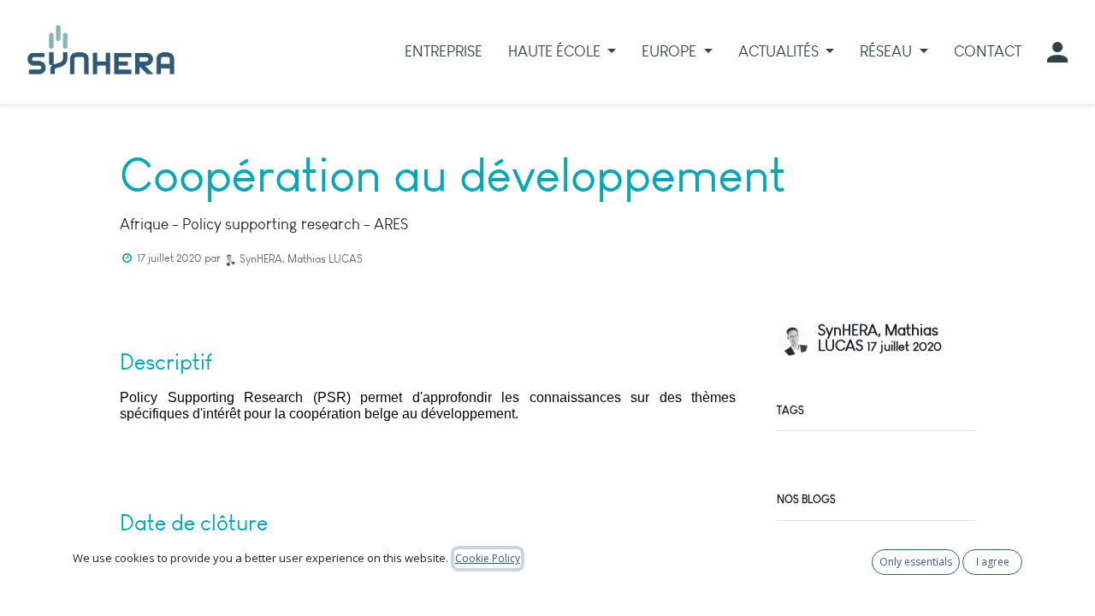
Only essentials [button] (915, 561)
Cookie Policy (487, 558)
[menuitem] (443, 52)
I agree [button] (992, 561)
